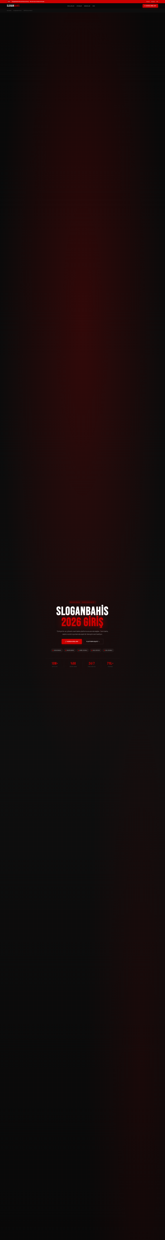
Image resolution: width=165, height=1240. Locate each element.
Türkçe (148, 1)
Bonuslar (87, 6)
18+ (157, 1)
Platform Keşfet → (93, 641)
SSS (94, 6)
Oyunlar (79, 6)
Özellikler (70, 6)
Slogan (13, 5)
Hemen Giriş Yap (151, 5)
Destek (153, 1)
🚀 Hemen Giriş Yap (71, 641)
